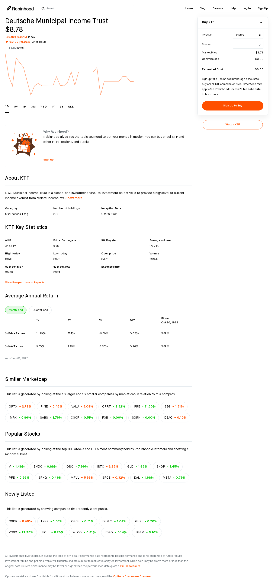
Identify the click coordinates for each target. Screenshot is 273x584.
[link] (189, 8)
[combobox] (89, 8)
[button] (7, 109)
